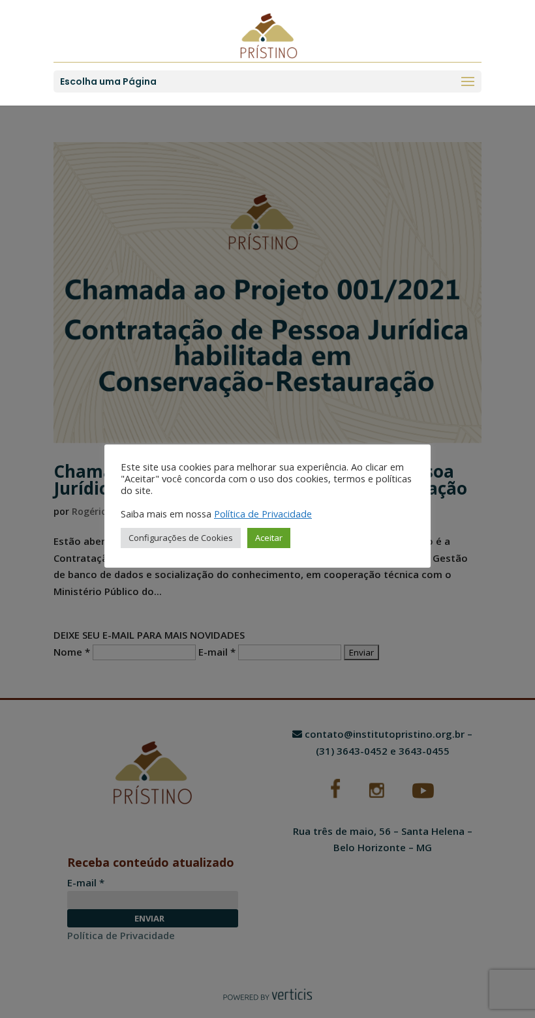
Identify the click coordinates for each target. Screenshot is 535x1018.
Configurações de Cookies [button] (181, 538)
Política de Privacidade (263, 513)
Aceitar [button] (269, 538)
